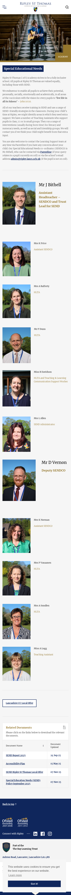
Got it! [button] (34, 883)
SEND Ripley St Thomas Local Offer (24, 772)
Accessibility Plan (15, 763)
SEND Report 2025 (16, 755)
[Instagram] (50, 834)
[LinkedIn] (35, 834)
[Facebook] (43, 834)
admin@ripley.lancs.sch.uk (25, 159)
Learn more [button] (15, 875)
